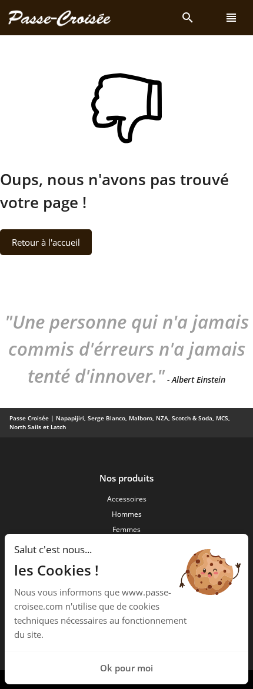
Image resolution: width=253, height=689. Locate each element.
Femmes (126, 529)
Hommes (127, 514)
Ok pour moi (126, 668)
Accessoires (127, 499)
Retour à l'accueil (46, 242)
